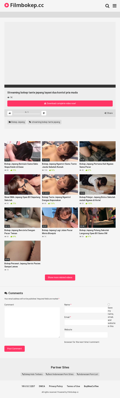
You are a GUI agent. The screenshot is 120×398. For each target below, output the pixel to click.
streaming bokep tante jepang (45, 122)
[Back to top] (110, 389)
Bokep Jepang (18, 122)
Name (67, 305)
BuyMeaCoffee (91, 386)
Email (67, 317)
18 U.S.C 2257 (28, 386)
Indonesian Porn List (88, 374)
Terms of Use (73, 386)
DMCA (42, 386)
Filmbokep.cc (26, 5)
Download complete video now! (61, 103)
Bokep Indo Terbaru (33, 374)
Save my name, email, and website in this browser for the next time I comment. (89, 325)
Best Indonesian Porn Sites (60, 374)
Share (110, 113)
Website (68, 329)
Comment (9, 305)
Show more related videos (60, 277)
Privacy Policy (56, 386)
